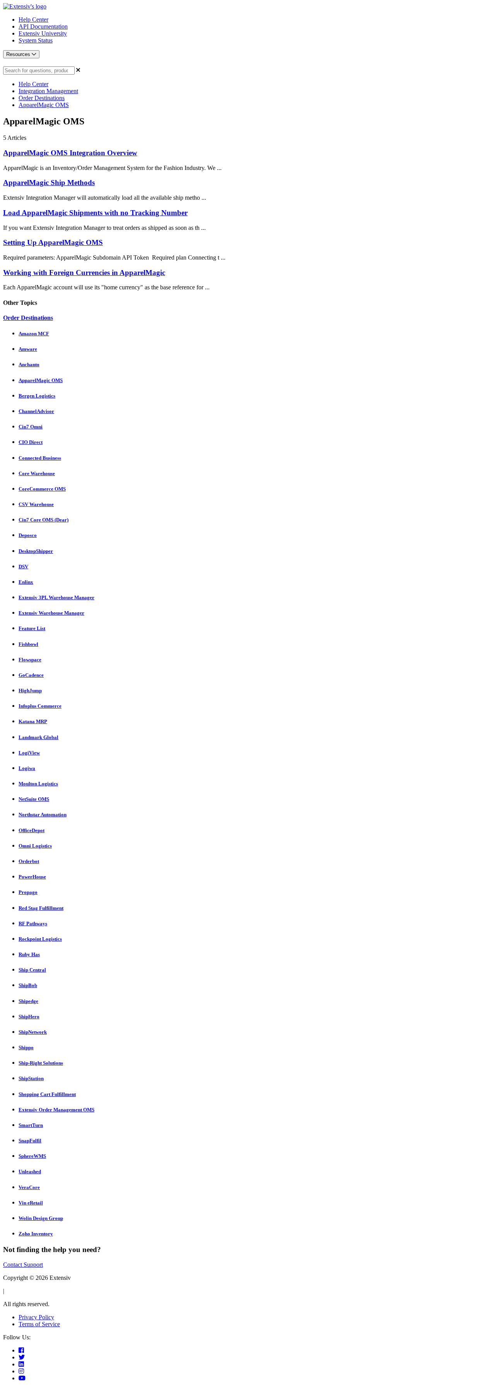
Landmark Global (38, 737)
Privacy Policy (36, 1317)
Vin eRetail (31, 1203)
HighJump (30, 690)
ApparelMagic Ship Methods (49, 182)
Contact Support (23, 1264)
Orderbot (29, 861)
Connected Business (40, 458)
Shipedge (28, 1001)
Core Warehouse (37, 473)
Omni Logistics (35, 846)
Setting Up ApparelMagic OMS (53, 242)
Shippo (26, 1047)
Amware (28, 349)
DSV (23, 566)
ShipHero (29, 1016)
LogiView (29, 753)
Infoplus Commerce (40, 706)
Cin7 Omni (31, 427)
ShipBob (28, 985)
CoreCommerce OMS (42, 489)
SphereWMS (32, 1156)
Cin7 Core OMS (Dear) (43, 520)
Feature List (32, 628)
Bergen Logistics (37, 396)
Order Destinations (42, 98)
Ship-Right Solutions (41, 1063)
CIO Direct (31, 442)
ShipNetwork (33, 1032)
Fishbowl (28, 644)
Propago (28, 892)
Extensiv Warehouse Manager (51, 613)
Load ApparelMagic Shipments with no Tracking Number (95, 213)
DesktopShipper (36, 551)
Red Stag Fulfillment (41, 908)
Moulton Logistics (38, 784)
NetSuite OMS (34, 799)
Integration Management (48, 91)
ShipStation (31, 1078)
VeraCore (29, 1187)
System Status (36, 40)
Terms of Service (39, 1324)
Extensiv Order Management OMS (56, 1110)
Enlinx (26, 582)
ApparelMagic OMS (44, 105)
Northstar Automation (43, 814)
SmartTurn (31, 1125)
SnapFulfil (30, 1140)
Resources (19, 54)
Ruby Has (29, 954)
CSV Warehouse (36, 504)
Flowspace (30, 660)
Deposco (28, 535)
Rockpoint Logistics (40, 939)
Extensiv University (43, 33)
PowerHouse (32, 877)
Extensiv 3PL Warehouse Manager (56, 597)
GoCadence (31, 675)
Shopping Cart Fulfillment (47, 1094)
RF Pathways (33, 923)
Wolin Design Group (41, 1218)
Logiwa (27, 768)
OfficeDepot (31, 830)
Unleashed (30, 1171)
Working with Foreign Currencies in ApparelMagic (84, 272)
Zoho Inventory (36, 1234)
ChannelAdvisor (36, 411)
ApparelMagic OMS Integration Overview (70, 153)
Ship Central (32, 970)
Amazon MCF (34, 333)
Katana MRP (33, 721)
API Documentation (43, 26)
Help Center (33, 19)
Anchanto (29, 364)
